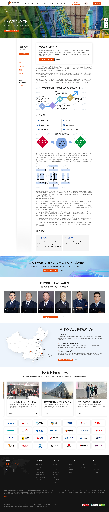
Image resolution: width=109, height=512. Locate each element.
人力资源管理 (56, 479)
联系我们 (76, 2)
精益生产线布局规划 (40, 477)
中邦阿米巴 (95, 472)
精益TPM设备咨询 (40, 474)
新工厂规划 (55, 474)
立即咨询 (97, 3)
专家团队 (21, 73)
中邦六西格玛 (96, 469)
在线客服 (9, 470)
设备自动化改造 (39, 479)
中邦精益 (95, 464)
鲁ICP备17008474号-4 (29, 504)
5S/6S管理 (52, 3)
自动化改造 (55, 477)
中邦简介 (71, 464)
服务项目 (30, 3)
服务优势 (21, 70)
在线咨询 (24, 30)
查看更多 (6, 496)
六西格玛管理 (56, 472)
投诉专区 (71, 469)
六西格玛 (45, 3)
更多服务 (55, 482)
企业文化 (71, 467)
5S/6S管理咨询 (39, 467)
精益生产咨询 (39, 464)
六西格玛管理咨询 (40, 472)
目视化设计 (38, 469)
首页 (25, 3)
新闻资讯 (83, 467)
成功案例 (59, 3)
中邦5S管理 (95, 467)
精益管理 (38, 3)
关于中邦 (66, 3)
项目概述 (21, 62)
